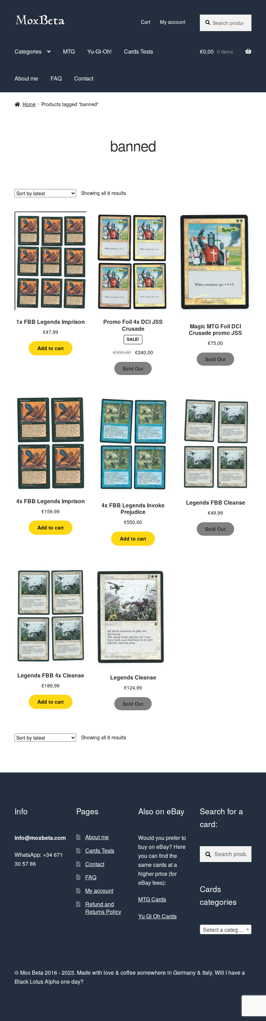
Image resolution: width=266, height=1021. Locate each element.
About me (26, 78)
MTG (69, 51)
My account (172, 21)
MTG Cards (152, 899)
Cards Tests (138, 51)
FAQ (56, 78)
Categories (28, 51)
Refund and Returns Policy (103, 908)
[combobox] (225, 929)
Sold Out (133, 368)
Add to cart (50, 348)
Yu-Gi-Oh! (99, 51)
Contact (83, 78)
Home (29, 104)
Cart (145, 21)
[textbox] (225, 930)
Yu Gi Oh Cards (157, 916)
